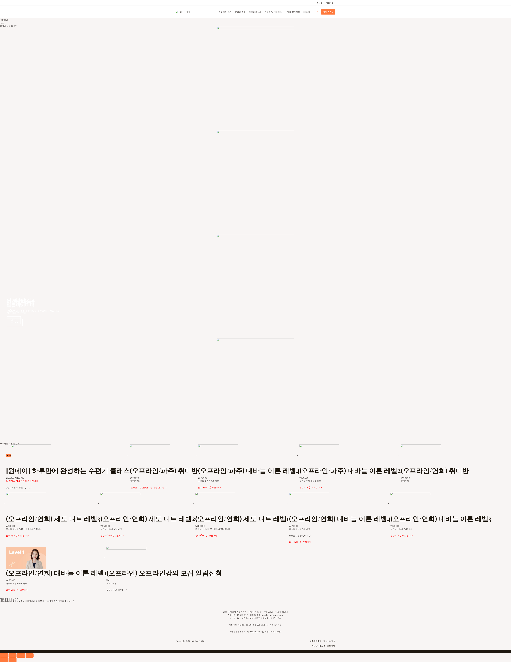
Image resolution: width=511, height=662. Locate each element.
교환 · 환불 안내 (328, 645)
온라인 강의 (240, 12)
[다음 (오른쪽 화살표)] (13, 660)
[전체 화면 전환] (21, 655)
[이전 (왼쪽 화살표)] (4, 660)
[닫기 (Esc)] (4, 655)
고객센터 (307, 12)
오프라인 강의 (255, 12)
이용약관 (314, 641)
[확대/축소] (30, 655)
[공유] (13, 655)
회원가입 (329, 2)
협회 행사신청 (293, 12)
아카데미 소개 (225, 12)
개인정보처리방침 (327, 641)
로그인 (319, 2)
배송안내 (316, 645)
